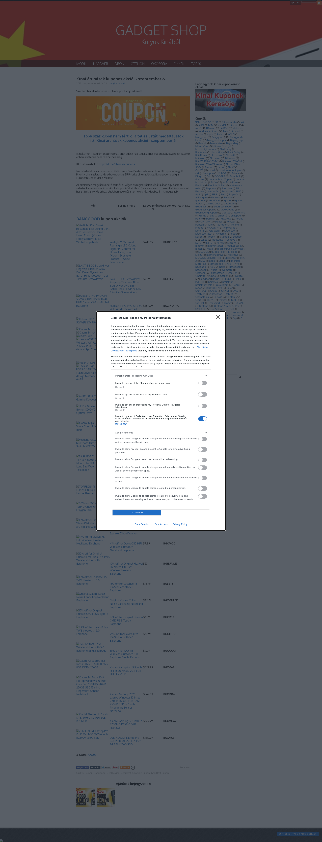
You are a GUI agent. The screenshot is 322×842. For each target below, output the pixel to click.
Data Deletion (142, 524)
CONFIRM (137, 512)
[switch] (202, 383)
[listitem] (161, 375)
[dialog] (161, 421)
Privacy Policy (180, 524)
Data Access (161, 524)
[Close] (219, 318)
